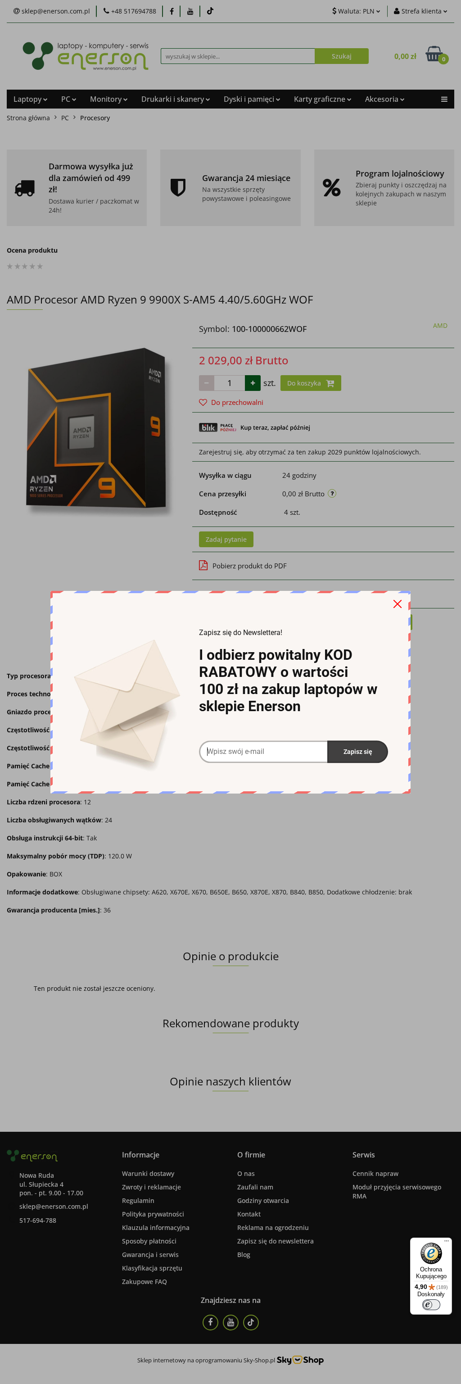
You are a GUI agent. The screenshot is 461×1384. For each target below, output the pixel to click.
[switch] (431, 1304)
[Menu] (446, 1243)
